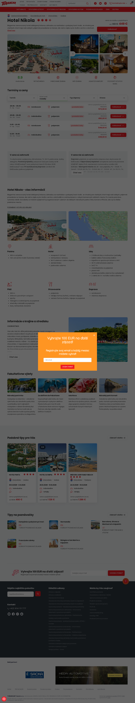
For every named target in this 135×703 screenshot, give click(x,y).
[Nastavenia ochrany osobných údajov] (4, 699)
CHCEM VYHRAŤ (67, 367)
